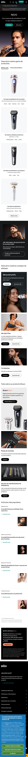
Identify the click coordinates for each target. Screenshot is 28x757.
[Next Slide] (24, 5)
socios (7, 723)
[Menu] (26, 2)
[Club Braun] (25, 750)
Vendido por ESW (21, 3)
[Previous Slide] (3, 5)
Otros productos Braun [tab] (16, 67)
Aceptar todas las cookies (12, 746)
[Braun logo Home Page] (3, 2)
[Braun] (3, 2)
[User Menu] (13, 2)
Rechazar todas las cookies (13, 749)
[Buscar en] (10, 2)
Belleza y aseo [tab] (4, 67)
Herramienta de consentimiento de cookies (10, 739)
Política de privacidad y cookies (8, 735)
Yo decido (13, 753)
